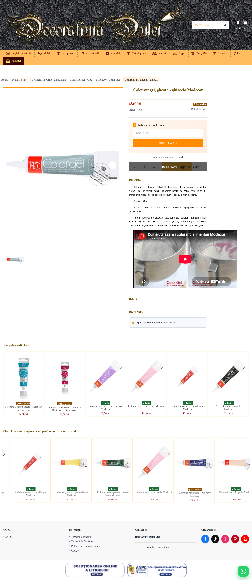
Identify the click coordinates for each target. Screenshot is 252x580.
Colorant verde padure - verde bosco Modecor (64, 493)
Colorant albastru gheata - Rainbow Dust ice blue (23, 408)
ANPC (8, 536)
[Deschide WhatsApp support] (243, 571)
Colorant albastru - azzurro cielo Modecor (229, 493)
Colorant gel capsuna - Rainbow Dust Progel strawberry (64, 408)
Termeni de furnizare (82, 541)
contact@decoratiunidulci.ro (158, 547)
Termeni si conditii (81, 536)
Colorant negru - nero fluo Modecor (228, 407)
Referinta (196, 109)
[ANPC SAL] (157, 570)
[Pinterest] (235, 539)
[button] (237, 53)
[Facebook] (205, 539)
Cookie (75, 550)
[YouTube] (245, 539)
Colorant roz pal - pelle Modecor (187, 492)
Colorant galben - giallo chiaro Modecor (23, 493)
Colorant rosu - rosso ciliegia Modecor (187, 407)
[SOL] (95, 570)
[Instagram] (225, 539)
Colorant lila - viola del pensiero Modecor (105, 407)
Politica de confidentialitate (85, 546)
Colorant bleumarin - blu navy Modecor (146, 494)
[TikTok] (215, 539)
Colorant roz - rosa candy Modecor (146, 406)
